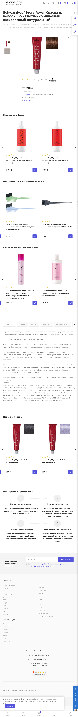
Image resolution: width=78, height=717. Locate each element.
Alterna (41, 587)
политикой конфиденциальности (42, 566)
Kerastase (42, 585)
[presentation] (3, 147)
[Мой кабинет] (53, 3)
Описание (27, 100)
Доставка (27, 94)
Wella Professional (9, 585)
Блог (4, 638)
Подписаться (65, 559)
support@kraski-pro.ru (40, 655)
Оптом (5, 632)
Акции (5, 635)
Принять (10, 706)
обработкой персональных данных (53, 564)
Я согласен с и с (49, 565)
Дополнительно (62, 324)
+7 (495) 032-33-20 (33, 651)
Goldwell (6, 588)
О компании (7, 624)
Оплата (34, 324)
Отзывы (22, 324)
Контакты (6, 641)
